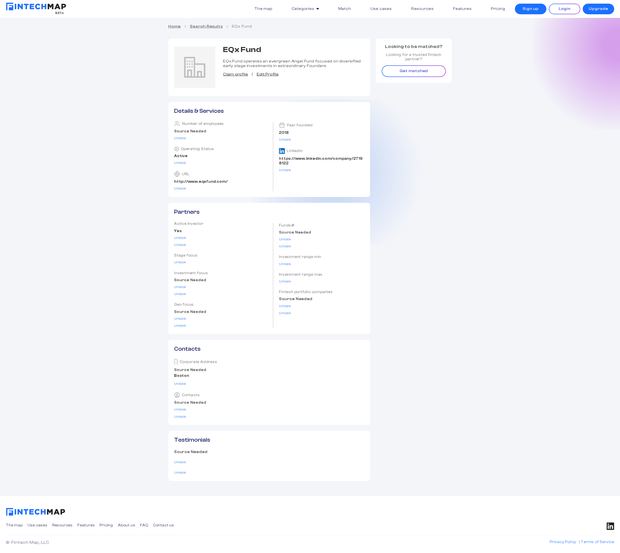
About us (126, 525)
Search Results (206, 26)
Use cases (381, 9)
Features (462, 9)
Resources (422, 9)
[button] (305, 9)
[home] (36, 6)
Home (174, 26)
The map (263, 9)
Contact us (163, 525)
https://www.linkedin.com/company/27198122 (321, 161)
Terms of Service (597, 542)
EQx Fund (242, 26)
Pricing (498, 9)
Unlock (180, 138)
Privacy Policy (563, 542)
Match (344, 9)
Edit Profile (268, 74)
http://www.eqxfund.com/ (200, 182)
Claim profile (235, 74)
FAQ (144, 525)
